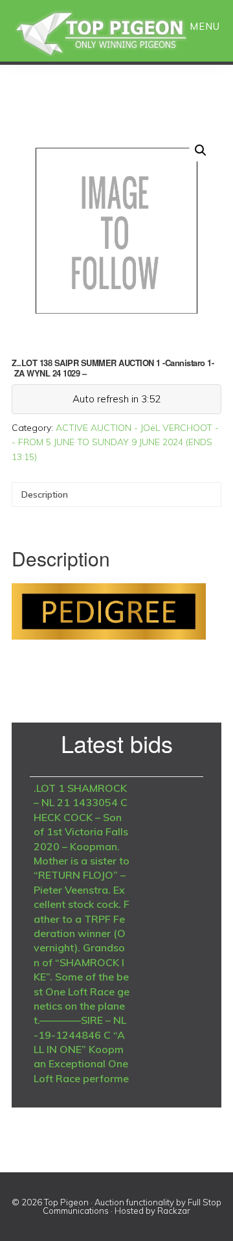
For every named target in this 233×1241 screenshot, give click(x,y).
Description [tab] (44, 494)
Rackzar (173, 1210)
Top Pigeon (116, 34)
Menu (205, 26)
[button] (200, 150)
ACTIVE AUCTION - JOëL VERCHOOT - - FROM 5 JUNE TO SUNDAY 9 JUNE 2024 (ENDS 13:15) (115, 442)
